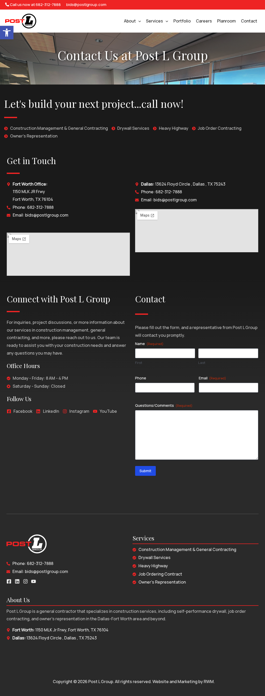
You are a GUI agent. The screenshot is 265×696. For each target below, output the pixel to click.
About (130, 21)
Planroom (226, 21)
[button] (6, 32)
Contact (249, 21)
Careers (204, 21)
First (138, 362)
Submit (145, 470)
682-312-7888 (48, 4)
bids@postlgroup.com (86, 4)
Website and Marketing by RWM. (183, 681)
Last (201, 362)
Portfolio (182, 21)
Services (154, 21)
